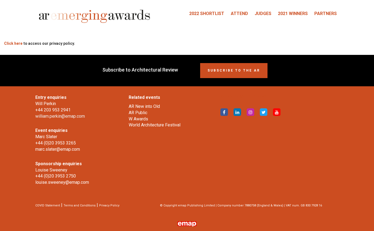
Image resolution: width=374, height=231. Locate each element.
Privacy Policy (109, 205)
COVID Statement (47, 205)
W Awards (138, 119)
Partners (325, 13)
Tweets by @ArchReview (242, 96)
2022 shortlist (206, 13)
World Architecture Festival (154, 125)
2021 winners (293, 13)
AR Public (138, 112)
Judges (263, 13)
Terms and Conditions (80, 205)
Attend (239, 13)
